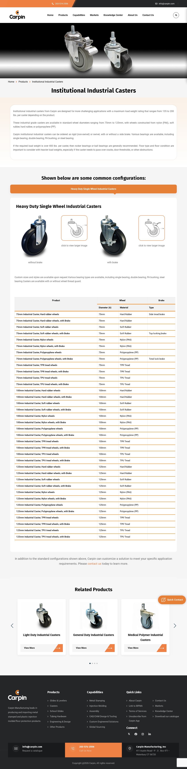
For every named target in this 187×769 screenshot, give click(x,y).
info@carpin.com (32, 746)
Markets (159, 706)
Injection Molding (97, 706)
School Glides (57, 711)
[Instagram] (143, 734)
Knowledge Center (164, 711)
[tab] (93, 189)
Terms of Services (138, 711)
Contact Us (160, 700)
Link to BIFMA (136, 706)
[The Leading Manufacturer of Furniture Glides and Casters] (17, 15)
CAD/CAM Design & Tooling (103, 716)
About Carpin (135, 700)
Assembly (94, 711)
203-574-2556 (86, 746)
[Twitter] (129, 734)
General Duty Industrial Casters (93, 635)
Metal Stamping (97, 700)
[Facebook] (136, 734)
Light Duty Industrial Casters (41, 635)
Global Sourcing (97, 727)
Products (23, 81)
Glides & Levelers (58, 700)
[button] (175, 626)
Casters (54, 706)
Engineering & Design (60, 721)
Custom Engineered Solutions (103, 721)
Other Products (57, 727)
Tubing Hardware (58, 716)
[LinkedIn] (150, 734)
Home (11, 81)
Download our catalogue (167, 716)
